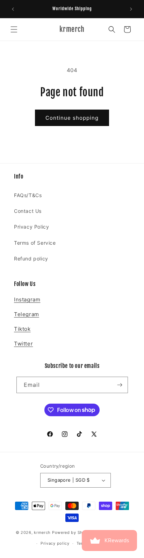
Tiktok (22, 329)
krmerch (42, 532)
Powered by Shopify (73, 532)
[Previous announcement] (13, 9)
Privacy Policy (31, 227)
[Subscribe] (120, 385)
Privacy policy (55, 543)
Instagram (27, 299)
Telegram (26, 314)
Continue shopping (72, 117)
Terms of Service (35, 243)
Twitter (23, 343)
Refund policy (31, 258)
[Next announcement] (131, 9)
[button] (14, 29)
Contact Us (28, 211)
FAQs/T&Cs (28, 195)
